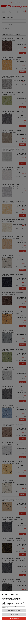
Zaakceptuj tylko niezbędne (14, 610)
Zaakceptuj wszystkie (14, 618)
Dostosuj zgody (14, 614)
